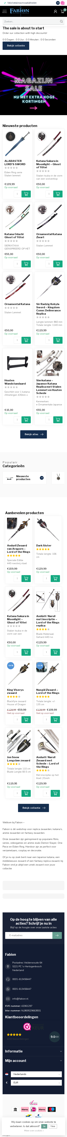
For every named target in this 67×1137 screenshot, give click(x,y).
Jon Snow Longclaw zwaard (18, 759)
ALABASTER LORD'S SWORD (14, 162)
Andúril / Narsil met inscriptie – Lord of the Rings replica (47, 621)
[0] (62, 11)
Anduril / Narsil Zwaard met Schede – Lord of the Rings (47, 762)
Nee (53, 1126)
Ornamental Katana (17, 304)
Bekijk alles (31, 434)
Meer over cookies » (34, 1130)
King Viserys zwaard (15, 691)
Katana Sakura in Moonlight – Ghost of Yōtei (48, 164)
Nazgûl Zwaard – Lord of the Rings (47, 691)
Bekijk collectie (16, 45)
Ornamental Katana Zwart (49, 236)
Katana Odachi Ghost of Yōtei (14, 236)
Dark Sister (43, 545)
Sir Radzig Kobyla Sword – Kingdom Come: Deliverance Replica (48, 309)
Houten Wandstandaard (15, 382)
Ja (44, 1126)
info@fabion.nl (20, 998)
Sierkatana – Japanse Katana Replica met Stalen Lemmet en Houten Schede (49, 387)
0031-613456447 (21, 979)
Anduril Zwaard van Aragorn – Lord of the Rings (18, 548)
